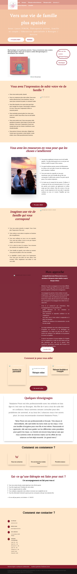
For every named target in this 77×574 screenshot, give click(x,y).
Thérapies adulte (47, 2)
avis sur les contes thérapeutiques (63, 54)
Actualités (30, 5)
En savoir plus (38, 388)
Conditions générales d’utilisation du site (40, 567)
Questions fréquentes (21, 5)
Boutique (24, 2)
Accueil (18, 2)
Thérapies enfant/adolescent (34, 2)
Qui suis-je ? (56, 2)
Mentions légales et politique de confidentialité (18, 567)
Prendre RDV (15, 39)
